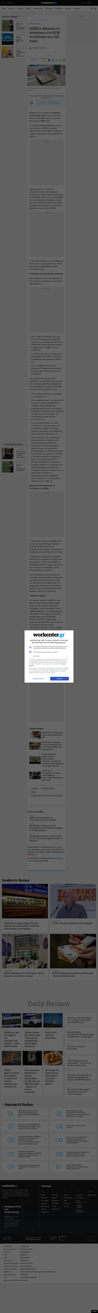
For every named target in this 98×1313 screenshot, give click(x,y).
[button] (49, 656)
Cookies (94, 1311)
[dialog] (49, 656)
